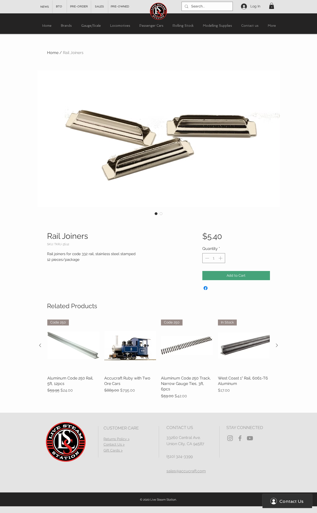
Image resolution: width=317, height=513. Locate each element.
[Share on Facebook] (206, 288)
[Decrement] (206, 258)
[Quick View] (130, 346)
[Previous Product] (40, 345)
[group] (158, 359)
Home (52, 52)
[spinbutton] (213, 258)
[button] (271, 6)
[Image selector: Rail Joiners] (156, 213)
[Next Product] (277, 345)
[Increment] (220, 258)
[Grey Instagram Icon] (230, 438)
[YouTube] (250, 438)
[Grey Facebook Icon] (240, 438)
